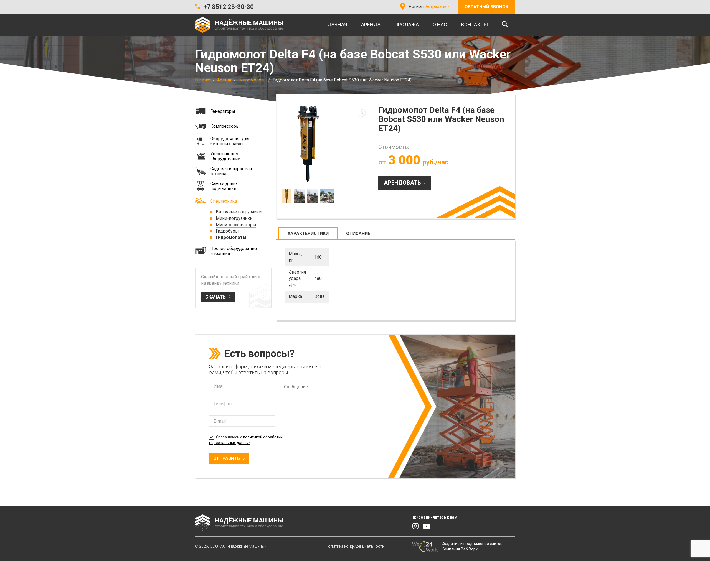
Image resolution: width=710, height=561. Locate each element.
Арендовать (402, 182)
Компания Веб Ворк (460, 549)
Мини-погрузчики (234, 218)
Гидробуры (227, 231)
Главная (336, 24)
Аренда (371, 24)
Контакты (474, 24)
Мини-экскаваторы (236, 224)
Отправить (226, 458)
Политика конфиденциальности (355, 546)
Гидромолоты (252, 80)
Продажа (406, 24)
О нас (440, 24)
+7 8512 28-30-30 (228, 6)
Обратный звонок (486, 6)
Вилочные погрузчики (239, 212)
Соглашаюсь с (246, 440)
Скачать (215, 297)
